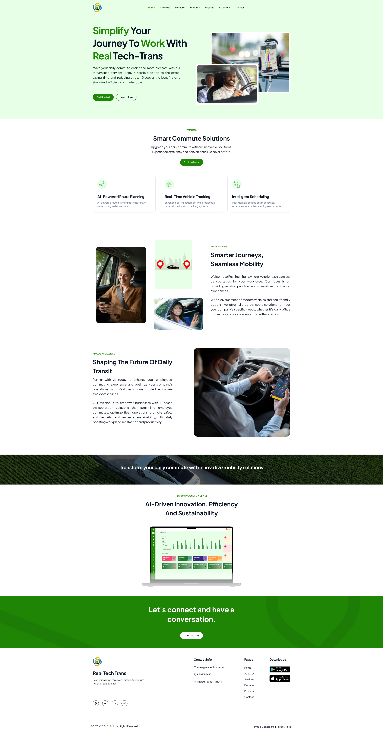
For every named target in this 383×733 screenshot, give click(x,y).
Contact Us (191, 635)
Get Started (103, 97)
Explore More (191, 162)
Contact (249, 696)
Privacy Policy (284, 726)
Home (247, 667)
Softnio (111, 726)
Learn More (126, 97)
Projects (249, 691)
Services (249, 679)
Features (249, 685)
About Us (249, 673)
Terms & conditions (263, 726)
